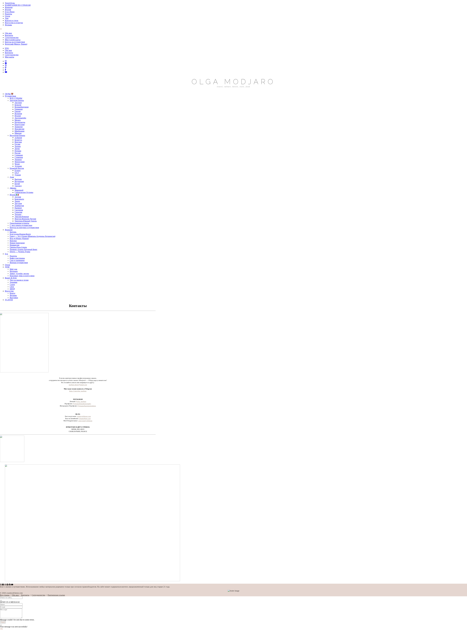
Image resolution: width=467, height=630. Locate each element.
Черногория (19, 162)
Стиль (12, 284)
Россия (17, 153)
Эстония (18, 166)
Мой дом (13, 269)
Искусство (9, 291)
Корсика (13, 241)
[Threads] (6, 65)
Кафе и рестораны (17, 258)
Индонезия (19, 181)
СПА (12, 287)
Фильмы (8, 25)
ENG (7, 48)
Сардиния (19, 210)
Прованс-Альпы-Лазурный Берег (23, 249)
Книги (12, 293)
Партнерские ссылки (56, 595)
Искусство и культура (14, 23)
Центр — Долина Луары (20, 252)
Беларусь (18, 140)
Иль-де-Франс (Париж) (19, 238)
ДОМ (7, 267)
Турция (18, 175)
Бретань (13, 232)
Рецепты (8, 14)
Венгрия (18, 142)
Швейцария (19, 131)
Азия (12, 177)
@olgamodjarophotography (82, 404)
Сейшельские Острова (24, 192)
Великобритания (21, 107)
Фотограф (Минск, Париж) (16, 44)
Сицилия (18, 212)
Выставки (14, 298)
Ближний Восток (17, 168)
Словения (19, 157)
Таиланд (18, 186)
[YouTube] (6, 72)
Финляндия (19, 129)
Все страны (4, 595)
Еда (6, 254)
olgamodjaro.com (85, 418)
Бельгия (18, 105)
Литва (17, 149)
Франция (8, 7)
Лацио (17, 201)
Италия (8, 10)
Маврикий (19, 190)
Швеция (18, 133)
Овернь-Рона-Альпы (18, 247)
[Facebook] (5, 70)
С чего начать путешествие (21, 225)
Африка (13, 188)
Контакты (9, 35)
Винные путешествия (19, 263)
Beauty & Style (11, 278)
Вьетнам (18, 179)
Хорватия (18, 127)
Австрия (18, 103)
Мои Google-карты (12, 40)
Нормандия (14, 245)
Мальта (18, 120)
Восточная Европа (17, 135)
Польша (18, 151)
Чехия (17, 164)
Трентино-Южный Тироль (26, 221)
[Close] (1, 600)
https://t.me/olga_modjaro (77, 391)
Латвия (18, 146)
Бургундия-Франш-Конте (20, 234)
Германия (18, 109)
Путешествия (10, 96)
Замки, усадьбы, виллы (19, 273)
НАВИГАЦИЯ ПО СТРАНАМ (18, 5)
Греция (17, 111)
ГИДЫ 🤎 (9, 94)
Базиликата (19, 199)
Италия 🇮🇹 (14, 195)
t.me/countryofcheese (85, 421)
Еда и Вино (9, 12)
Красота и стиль (11, 20)
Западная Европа (17, 100)
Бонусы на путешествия (15, 42)
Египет (18, 170)
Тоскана (18, 214)
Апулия (18, 197)
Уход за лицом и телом (19, 280)
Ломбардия (19, 206)
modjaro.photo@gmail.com (78, 385)
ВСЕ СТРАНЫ (16, 98)
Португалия (19, 124)
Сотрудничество (11, 37)
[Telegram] (6, 63)
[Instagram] (6, 61)
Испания (18, 114)
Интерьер (14, 271)
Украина (18, 160)
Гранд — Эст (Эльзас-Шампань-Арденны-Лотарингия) (32, 236)
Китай (17, 184)
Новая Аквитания (17, 243)
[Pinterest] (5, 68)
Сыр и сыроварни (17, 260)
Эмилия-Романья (22, 217)
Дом (6, 18)
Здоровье (13, 282)
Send (3, 622)
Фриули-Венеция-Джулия (25, 219)
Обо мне (8, 33)
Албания (18, 138)
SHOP (12, 289)
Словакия (19, 155)
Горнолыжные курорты (19, 223)
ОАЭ (17, 173)
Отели (7, 16)
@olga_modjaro (81, 401)
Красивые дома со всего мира (22, 276)
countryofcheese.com (84, 416)
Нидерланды (20, 122)
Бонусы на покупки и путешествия (24, 228)
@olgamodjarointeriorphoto (86, 406)
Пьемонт (18, 208)
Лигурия (18, 203)
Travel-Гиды (10, 3)
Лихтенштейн (20, 118)
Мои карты (9, 57)
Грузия (17, 144)
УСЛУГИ (9, 300)
